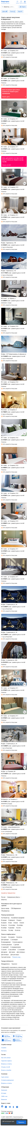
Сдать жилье (5, 1077)
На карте (3, 937)
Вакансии (4, 1099)
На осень (4, 930)
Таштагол (14, 964)
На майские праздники (17, 918)
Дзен (17, 1107)
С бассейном (12, 949)
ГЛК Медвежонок (16, 908)
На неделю (11, 937)
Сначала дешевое (6, 944)
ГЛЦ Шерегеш (5, 911)
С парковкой (4, 947)
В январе (4, 920)
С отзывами (21, 949)
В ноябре (4, 928)
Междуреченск (5, 964)
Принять (21, 1122)
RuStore (17, 1040)
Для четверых (21, 952)
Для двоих (4, 952)
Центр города (5, 908)
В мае (10, 923)
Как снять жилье (6, 1057)
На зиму (10, 930)
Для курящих (5, 939)
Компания (4, 1090)
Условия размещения (7, 1080)
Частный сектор (5, 957)
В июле (22, 923)
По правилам (6, 1122)
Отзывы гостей (5, 1067)
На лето (18, 928)
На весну (17, 930)
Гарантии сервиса (6, 1061)
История (3, 1093)
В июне (16, 923)
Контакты (4, 1051)
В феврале (11, 920)
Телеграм (10, 1107)
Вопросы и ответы (6, 1064)
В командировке (6, 942)
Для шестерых (15, 954)
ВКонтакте (6, 1107)
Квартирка (6, 2)
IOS (6, 1036)
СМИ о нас (4, 1096)
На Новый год (5, 918)
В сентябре (12, 925)
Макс (2, 1106)
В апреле (4, 923)
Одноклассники (13, 1107)
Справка (3, 1047)
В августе (4, 925)
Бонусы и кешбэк (6, 1070)
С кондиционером (15, 947)
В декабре (11, 928)
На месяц (19, 937)
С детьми (16, 944)
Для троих (12, 952)
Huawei (6, 1040)
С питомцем (14, 939)
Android (17, 1036)
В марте (19, 920)
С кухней (3, 949)
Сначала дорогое (18, 942)
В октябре (20, 925)
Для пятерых (5, 954)
